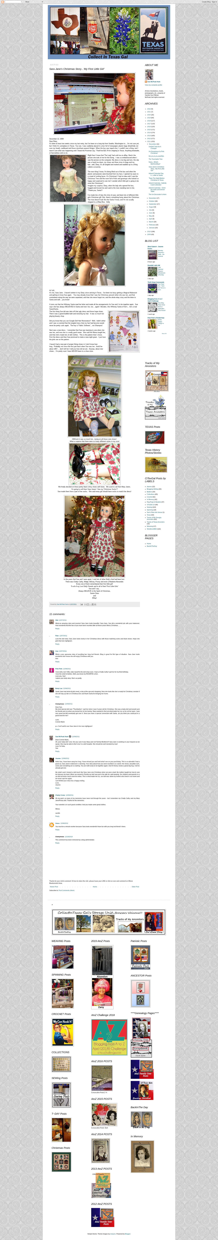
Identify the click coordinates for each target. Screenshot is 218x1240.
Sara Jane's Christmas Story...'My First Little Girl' (156, 168)
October (152, 201)
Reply (57, 629)
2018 (149, 121)
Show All (164, 333)
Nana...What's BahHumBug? (154, 163)
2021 (149, 112)
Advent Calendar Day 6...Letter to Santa (156, 174)
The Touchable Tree (155, 159)
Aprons (149, 486)
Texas (149, 515)
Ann (56, 651)
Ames (57, 823)
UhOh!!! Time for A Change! (155, 147)
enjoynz (113, 1234)
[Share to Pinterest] (95, 604)
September (153, 204)
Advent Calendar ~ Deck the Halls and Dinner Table (157, 189)
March (151, 222)
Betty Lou (58, 688)
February (152, 225)
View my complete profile (153, 85)
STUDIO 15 (151, 505)
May (150, 216)
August (151, 207)
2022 (149, 109)
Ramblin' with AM (154, 265)
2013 (149, 136)
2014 (149, 132)
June (151, 213)
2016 (149, 127)
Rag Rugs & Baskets (154, 502)
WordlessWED (152, 529)
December (153, 144)
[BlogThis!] (88, 604)
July (150, 210)
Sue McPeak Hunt (61, 736)
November (153, 198)
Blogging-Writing (152, 489)
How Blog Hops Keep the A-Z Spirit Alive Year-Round (161, 306)
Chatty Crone (60, 795)
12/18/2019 (69, 837)
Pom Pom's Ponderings (156, 318)
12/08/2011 (67, 669)
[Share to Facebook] (92, 604)
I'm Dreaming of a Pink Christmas (156, 152)
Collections (151, 494)
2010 (149, 231)
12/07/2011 (63, 620)
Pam (57, 636)
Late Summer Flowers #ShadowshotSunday (161, 271)
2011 (149, 141)
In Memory (150, 499)
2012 (149, 138)
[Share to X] (90, 604)
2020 (149, 115)
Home (95, 887)
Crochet (149, 497)
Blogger (127, 1234)
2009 (149, 234)
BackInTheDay (152, 546)
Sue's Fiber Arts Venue (154, 512)
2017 (149, 124)
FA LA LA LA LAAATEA (156, 156)
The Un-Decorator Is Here (157, 194)
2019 (149, 118)
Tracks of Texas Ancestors (156, 522)
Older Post (135, 887)
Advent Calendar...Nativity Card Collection (157, 184)
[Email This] (85, 604)
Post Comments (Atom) (66, 890)
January (152, 228)
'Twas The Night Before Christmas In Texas (157, 179)
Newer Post (54, 887)
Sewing (149, 507)
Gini (56, 620)
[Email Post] (81, 604)
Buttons (149, 492)
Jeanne (58, 758)
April (151, 219)
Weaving (150, 526)
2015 (149, 130)
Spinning (150, 510)
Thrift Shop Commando (156, 282)
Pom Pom (58, 669)
